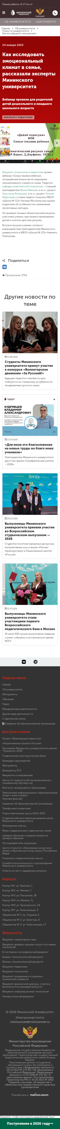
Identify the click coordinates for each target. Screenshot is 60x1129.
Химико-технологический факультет (23, 956)
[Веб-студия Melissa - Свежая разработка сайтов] (38, 1095)
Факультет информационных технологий (25, 991)
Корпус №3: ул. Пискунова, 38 (19, 895)
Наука (5, 704)
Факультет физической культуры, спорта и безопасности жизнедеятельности (26, 985)
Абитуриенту (46, 21)
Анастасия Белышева (14, 193)
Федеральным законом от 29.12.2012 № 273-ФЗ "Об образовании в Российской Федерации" (30, 1070)
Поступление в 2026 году (28, 1123)
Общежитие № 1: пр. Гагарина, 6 (20, 914)
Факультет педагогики (14, 966)
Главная (6, 684)
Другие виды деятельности (17, 713)
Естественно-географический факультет (25, 952)
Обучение (8, 699)
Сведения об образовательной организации (29, 723)
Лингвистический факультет (18, 996)
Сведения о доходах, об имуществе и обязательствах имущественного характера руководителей (30, 1085)
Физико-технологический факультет (23, 961)
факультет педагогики (18, 117)
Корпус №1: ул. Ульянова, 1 (17, 885)
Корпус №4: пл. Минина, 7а (17, 900)
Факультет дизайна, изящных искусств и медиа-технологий (29, 946)
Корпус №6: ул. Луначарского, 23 (21, 905)
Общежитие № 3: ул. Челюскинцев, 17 (24, 924)
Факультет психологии (15, 971)
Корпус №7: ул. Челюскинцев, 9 (20, 910)
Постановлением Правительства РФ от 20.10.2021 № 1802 (30, 1078)
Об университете (18, 21)
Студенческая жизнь (14, 718)
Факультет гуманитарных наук (19, 939)
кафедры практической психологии (22, 186)
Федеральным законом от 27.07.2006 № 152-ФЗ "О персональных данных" (30, 1075)
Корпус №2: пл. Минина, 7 (17, 890)
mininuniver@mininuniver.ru (30, 1022)
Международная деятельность (19, 708)
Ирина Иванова (29, 190)
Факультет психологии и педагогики (22, 172)
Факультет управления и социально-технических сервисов (23, 978)
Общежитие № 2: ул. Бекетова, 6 (21, 919)
